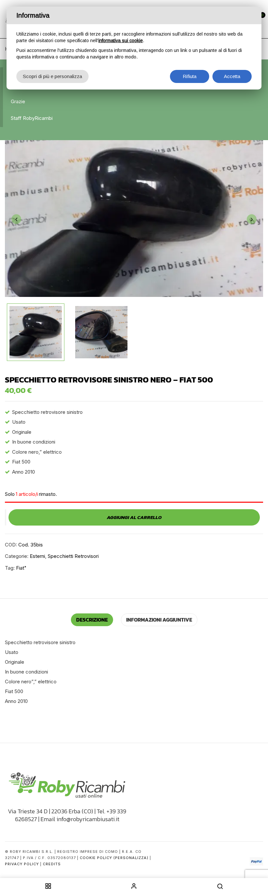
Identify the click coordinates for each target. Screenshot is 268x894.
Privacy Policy (22, 864)
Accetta (232, 76)
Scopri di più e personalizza (52, 76)
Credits (52, 864)
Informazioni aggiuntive (159, 620)
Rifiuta (189, 76)
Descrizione (92, 620)
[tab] (92, 619)
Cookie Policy (96, 857)
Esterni (37, 556)
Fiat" (21, 568)
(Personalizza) (130, 857)
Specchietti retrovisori (73, 556)
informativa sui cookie (120, 40)
